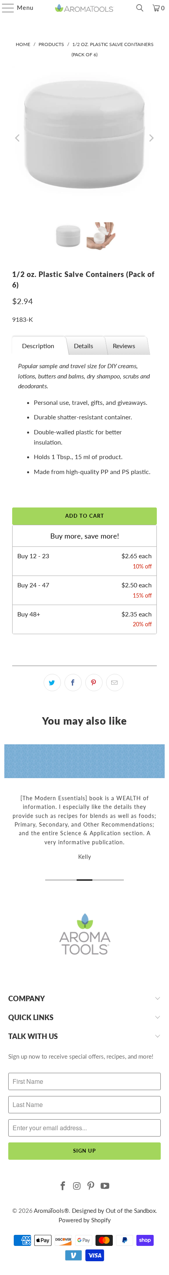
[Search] (139, 8)
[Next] (151, 138)
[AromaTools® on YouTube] (105, 1186)
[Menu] (4, 8)
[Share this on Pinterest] (94, 682)
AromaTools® (51, 1210)
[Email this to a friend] (114, 682)
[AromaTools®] (84, 8)
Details (83, 345)
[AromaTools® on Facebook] (63, 1186)
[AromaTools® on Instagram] (77, 1186)
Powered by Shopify (85, 1219)
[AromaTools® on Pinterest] (91, 1186)
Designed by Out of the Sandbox (114, 1210)
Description (38, 345)
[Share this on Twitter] (52, 682)
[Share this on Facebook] (73, 682)
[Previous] (18, 138)
